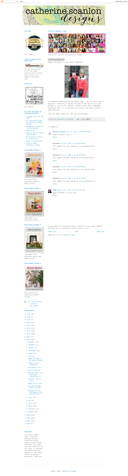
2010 (29, 339)
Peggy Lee (56, 190)
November (32, 345)
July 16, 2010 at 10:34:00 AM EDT (73, 143)
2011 (29, 337)
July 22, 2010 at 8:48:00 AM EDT (72, 190)
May (30, 400)
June (30, 397)
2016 (29, 322)
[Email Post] (78, 119)
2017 (29, 320)
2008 (29, 418)
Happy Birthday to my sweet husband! (35, 359)
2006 (29, 424)
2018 (29, 317)
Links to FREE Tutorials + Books (33, 144)
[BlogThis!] (84, 119)
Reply (55, 137)
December (32, 342)
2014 (29, 328)
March (30, 406)
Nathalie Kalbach (59, 132)
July (30, 356)
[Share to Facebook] (87, 119)
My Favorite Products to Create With (34, 137)
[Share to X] (86, 119)
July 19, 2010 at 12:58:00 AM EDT (73, 167)
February (32, 409)
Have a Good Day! (34, 370)
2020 (29, 314)
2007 (29, 421)
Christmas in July (35, 367)
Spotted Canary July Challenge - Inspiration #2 (35, 374)
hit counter (34, 306)
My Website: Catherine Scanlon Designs (34, 127)
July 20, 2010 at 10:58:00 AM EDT (73, 178)
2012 (29, 334)
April (30, 403)
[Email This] (82, 119)
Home (76, 231)
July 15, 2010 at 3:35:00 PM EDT (78, 132)
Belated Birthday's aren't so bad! (35, 387)
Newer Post (52, 231)
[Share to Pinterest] (89, 119)
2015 (29, 325)
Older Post (101, 231)
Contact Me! (30, 130)
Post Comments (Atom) (67, 235)
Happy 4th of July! (35, 383)
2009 (29, 415)
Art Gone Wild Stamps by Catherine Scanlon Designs (34, 122)
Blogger (73, 471)
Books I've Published (34, 141)
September (32, 350)
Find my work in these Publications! (34, 133)
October (31, 348)
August (31, 353)
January (31, 411)
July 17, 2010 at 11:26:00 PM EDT (73, 155)
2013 (29, 331)
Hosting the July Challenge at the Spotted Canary (35, 392)
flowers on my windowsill (33, 364)
